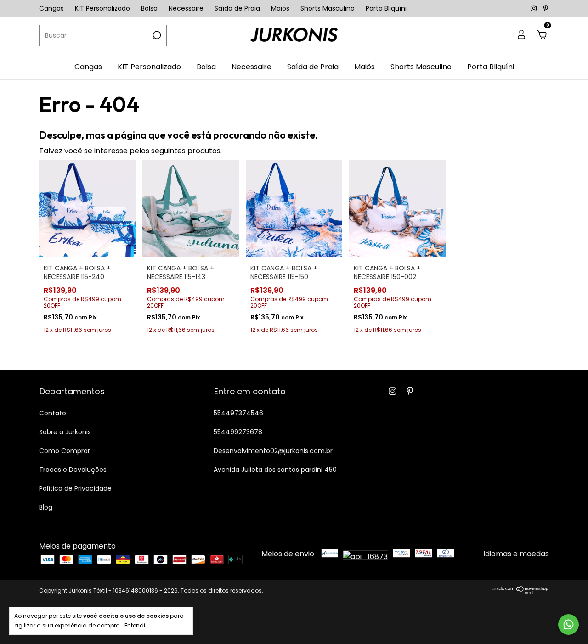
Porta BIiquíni (386, 8)
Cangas (51, 8)
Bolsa (149, 8)
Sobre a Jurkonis (65, 432)
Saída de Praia (237, 8)
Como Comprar (64, 450)
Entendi (134, 625)
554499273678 (238, 432)
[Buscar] (155, 35)
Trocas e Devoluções (73, 469)
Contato (52, 413)
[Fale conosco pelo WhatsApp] (568, 624)
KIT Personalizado (102, 8)
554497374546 (238, 413)
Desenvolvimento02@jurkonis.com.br (273, 450)
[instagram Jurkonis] (535, 8)
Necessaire (186, 8)
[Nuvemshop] (520, 592)
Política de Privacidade (75, 488)
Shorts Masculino (327, 8)
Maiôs (280, 8)
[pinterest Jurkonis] (546, 8)
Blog (45, 507)
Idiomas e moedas (516, 554)
